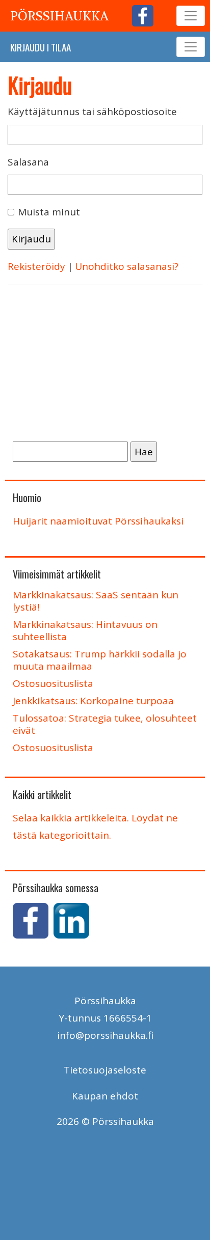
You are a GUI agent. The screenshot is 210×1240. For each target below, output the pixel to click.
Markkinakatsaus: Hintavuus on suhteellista (85, 630)
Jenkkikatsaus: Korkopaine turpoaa (93, 700)
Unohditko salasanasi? (126, 266)
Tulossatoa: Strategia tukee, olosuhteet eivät (105, 724)
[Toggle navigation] (190, 16)
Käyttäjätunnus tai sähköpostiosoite (92, 111)
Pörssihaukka (59, 16)
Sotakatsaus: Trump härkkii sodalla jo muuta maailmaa (100, 660)
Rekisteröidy (36, 266)
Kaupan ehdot (105, 1096)
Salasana (28, 162)
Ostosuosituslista (53, 683)
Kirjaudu (27, 47)
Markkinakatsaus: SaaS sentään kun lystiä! (95, 601)
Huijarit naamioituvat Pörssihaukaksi (98, 521)
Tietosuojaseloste (105, 1070)
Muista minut (49, 211)
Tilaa (61, 47)
